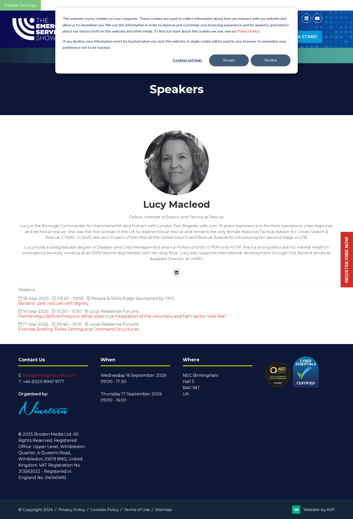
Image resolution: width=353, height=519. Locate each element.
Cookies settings (187, 60)
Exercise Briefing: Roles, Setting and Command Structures (78, 329)
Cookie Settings (20, 5)
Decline (271, 60)
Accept (229, 60)
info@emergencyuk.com (49, 375)
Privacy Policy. (248, 31)
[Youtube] (317, 18)
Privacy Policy (71, 509)
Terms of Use (137, 509)
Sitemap (163, 509)
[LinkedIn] (306, 18)
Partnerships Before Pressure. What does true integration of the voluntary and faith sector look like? (122, 316)
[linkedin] (176, 272)
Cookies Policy (104, 509)
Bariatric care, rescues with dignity (53, 303)
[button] (300, 37)
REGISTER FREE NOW (346, 259)
